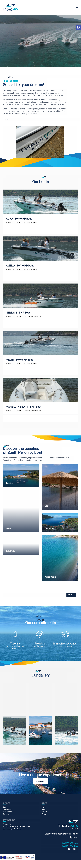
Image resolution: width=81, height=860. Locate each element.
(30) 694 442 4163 (70, 846)
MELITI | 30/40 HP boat (19, 359)
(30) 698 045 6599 (70, 843)
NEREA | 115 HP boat (18, 312)
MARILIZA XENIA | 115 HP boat (23, 406)
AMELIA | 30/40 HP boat (20, 265)
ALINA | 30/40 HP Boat (19, 218)
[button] (78, 27)
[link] (10, 7)
